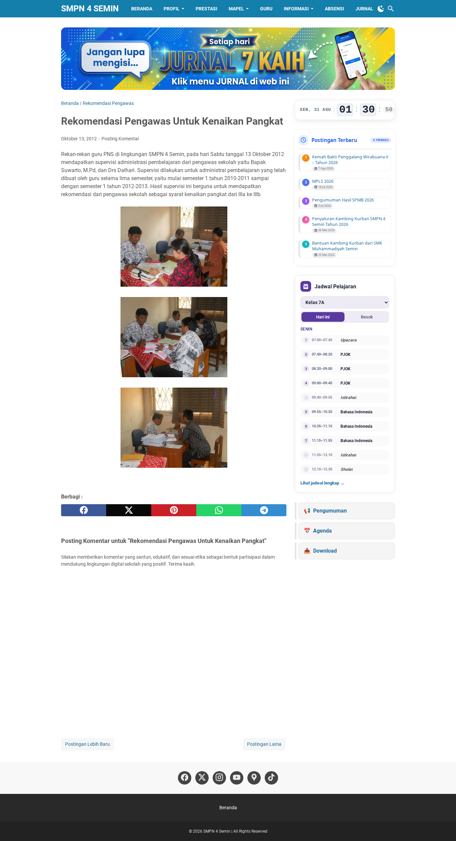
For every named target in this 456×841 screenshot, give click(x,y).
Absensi (334, 8)
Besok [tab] (367, 316)
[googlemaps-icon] (254, 778)
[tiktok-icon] (271, 778)
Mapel (236, 8)
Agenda (322, 531)
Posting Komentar (120, 138)
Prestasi (206, 8)
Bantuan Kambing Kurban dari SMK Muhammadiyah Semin (347, 246)
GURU (266, 8)
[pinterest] (173, 510)
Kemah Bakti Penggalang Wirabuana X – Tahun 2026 (350, 159)
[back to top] (442, 826)
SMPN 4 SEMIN (90, 8)
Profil (172, 8)
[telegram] (263, 510)
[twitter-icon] (202, 778)
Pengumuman (330, 511)
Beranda (141, 8)
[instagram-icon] (219, 778)
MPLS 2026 (322, 181)
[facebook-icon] (184, 778)
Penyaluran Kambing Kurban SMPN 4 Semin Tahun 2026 (348, 221)
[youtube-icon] (236, 778)
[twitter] (128, 510)
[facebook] (83, 510)
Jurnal (364, 8)
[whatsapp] (218, 510)
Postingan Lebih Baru (87, 744)
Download (325, 551)
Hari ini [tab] (322, 316)
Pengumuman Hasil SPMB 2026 (343, 200)
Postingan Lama (264, 744)
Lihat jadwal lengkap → (322, 482)
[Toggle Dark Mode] (381, 9)
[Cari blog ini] (391, 9)
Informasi (296, 8)
